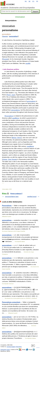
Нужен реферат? (16, 193)
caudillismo (15, 118)
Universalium (20, 17)
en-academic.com (8, 3)
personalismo (31, 101)
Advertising (19, 346)
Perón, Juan (11, 95)
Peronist (5, 59)
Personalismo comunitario (11, 302)
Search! (35, 11)
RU (26, 1)
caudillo (27, 63)
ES (33, 1)
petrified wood (31, 196)
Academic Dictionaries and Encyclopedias (18, 8)
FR (37, 1)
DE (29, 1)
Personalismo (9, 116)
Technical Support (11, 346)
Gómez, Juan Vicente (10, 159)
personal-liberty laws (11, 196)
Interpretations (11, 20)
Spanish (5, 36)
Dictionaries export (5, 349)
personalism (13, 36)
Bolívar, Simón (16, 137)
